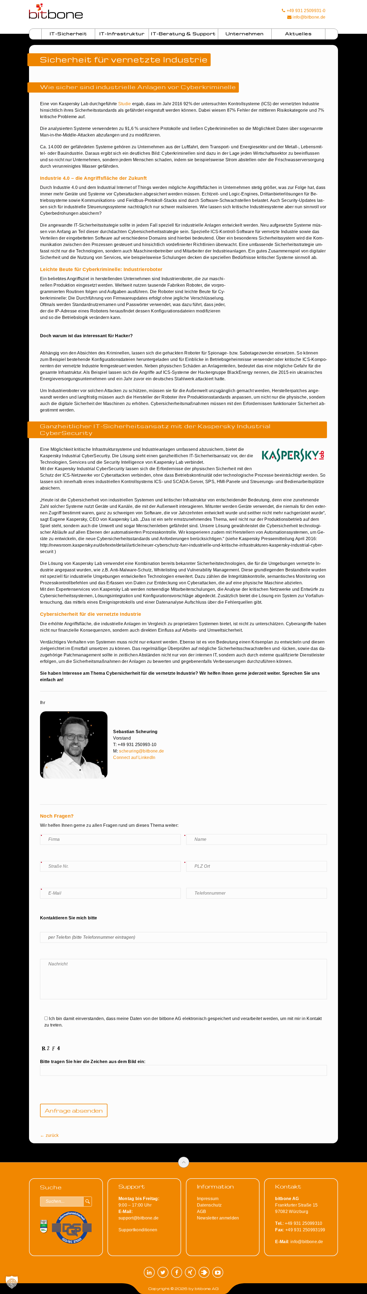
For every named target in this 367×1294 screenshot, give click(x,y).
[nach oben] (183, 1162)
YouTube (217, 1272)
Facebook (176, 1272)
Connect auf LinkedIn (134, 757)
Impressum (208, 1198)
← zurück (49, 1135)
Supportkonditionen (137, 1230)
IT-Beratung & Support (183, 33)
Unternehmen (245, 33)
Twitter (162, 1272)
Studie (124, 103)
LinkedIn (149, 1272)
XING (190, 1272)
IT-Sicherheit (68, 33)
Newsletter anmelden (218, 1218)
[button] (12, 1282)
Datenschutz (209, 1205)
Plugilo (204, 1272)
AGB (201, 1211)
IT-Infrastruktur (122, 33)
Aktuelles (298, 33)
